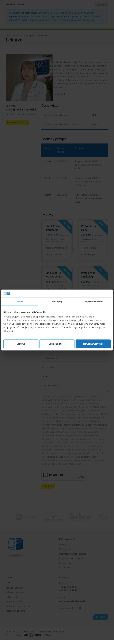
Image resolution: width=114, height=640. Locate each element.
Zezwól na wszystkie (93, 344)
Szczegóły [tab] (57, 301)
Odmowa (21, 344)
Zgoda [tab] (20, 301)
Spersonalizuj (55, 344)
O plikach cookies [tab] (94, 301)
